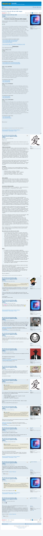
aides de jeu (14, 471)
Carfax (31, 359)
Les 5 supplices (8, 359)
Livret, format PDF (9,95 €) (7, 117)
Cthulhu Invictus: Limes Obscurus (6, 327)
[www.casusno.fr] (7, 3)
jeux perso (10, 471)
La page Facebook (11, 130)
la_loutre (5, 369)
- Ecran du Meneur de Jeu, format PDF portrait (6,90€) (11, 62)
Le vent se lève (4, 359)
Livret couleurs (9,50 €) (6, 80)
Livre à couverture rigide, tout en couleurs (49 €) (10, 40)
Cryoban (5, 320)
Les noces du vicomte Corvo (13, 359)
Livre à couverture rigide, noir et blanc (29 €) (10, 41)
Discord (15, 130)
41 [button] (39, 12)
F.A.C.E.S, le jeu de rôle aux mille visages (12, 11)
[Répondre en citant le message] (27, 15)
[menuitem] (3, 7)
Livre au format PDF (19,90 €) (7, 42)
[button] (30, 13)
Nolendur (6, 483)
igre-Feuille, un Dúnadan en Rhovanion (7, 360)
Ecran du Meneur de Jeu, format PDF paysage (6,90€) (11, 63)
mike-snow (6, 444)
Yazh (4, 138)
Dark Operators (4, 328)
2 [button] (33, 12)
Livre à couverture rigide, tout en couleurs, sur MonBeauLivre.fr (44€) (14, 44)
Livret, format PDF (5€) (6, 81)
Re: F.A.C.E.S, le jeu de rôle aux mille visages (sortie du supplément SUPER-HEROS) (9, 136)
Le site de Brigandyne (5, 130)
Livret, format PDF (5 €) (6, 97)
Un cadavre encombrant (5, 425)
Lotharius (5, 336)
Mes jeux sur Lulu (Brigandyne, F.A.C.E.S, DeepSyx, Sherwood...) (11, 456)
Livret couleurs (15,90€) (6, 116)
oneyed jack (31, 25)
